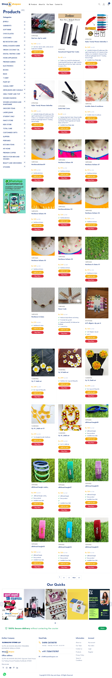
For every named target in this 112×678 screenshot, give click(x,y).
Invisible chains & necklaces (94, 106)
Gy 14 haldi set (63, 372)
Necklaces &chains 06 (38, 214)
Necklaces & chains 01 (92, 264)
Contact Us (58, 4)
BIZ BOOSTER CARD (10, 42)
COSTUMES (7, 38)
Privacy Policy (80, 655)
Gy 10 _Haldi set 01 (38, 428)
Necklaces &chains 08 (65, 162)
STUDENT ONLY (8, 116)
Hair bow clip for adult (38, 38)
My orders (91, 646)
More (102, 628)
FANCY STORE (8, 120)
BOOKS (5, 70)
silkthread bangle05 (38, 547)
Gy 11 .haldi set (36, 381)
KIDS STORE (7, 124)
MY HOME (6, 149)
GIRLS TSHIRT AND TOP (11, 94)
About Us (42, 4)
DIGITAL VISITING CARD (11, 54)
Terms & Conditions (79, 659)
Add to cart (37, 52)
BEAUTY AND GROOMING (12, 163)
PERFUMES (6, 140)
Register (90, 652)
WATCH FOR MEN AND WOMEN (11, 158)
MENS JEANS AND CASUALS (13, 90)
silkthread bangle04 (65, 547)
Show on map (5, 664)
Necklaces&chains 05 (65, 209)
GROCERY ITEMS (9, 108)
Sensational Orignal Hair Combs (68, 52)
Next (74, 578)
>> (79, 578)
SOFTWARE (7, 30)
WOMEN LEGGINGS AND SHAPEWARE (12, 103)
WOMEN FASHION (9, 98)
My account (91, 643)
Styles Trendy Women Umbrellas (41, 105)
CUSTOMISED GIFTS (10, 132)
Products (34, 4)
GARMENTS (7, 26)
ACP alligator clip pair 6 (93, 323)
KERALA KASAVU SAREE (11, 46)
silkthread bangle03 (91, 547)
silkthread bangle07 (64, 487)
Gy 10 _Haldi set (63, 436)
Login (89, 649)
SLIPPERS (6, 136)
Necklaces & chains (37, 317)
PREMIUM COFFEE (9, 153)
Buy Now (37, 56)
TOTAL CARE (7, 128)
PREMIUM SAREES (9, 62)
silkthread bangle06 (92, 486)
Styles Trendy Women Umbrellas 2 (96, 42)
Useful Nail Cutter (64, 109)
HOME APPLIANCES (10, 58)
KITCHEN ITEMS (8, 145)
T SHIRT (6, 78)
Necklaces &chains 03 (38, 260)
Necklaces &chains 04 (92, 213)
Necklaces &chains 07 (92, 165)
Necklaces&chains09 (38, 164)
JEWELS (5, 21)
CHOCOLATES (8, 34)
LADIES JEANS (8, 112)
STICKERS (6, 167)
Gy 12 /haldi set (90, 380)
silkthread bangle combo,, (39, 487)
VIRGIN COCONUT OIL (11, 50)
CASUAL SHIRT (8, 86)
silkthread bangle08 (91, 422)
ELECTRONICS (8, 66)
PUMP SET (6, 82)
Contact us (79, 649)
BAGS (5, 74)
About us (78, 643)
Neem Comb (62, 309)
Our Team (50, 4)
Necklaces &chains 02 (65, 259)
